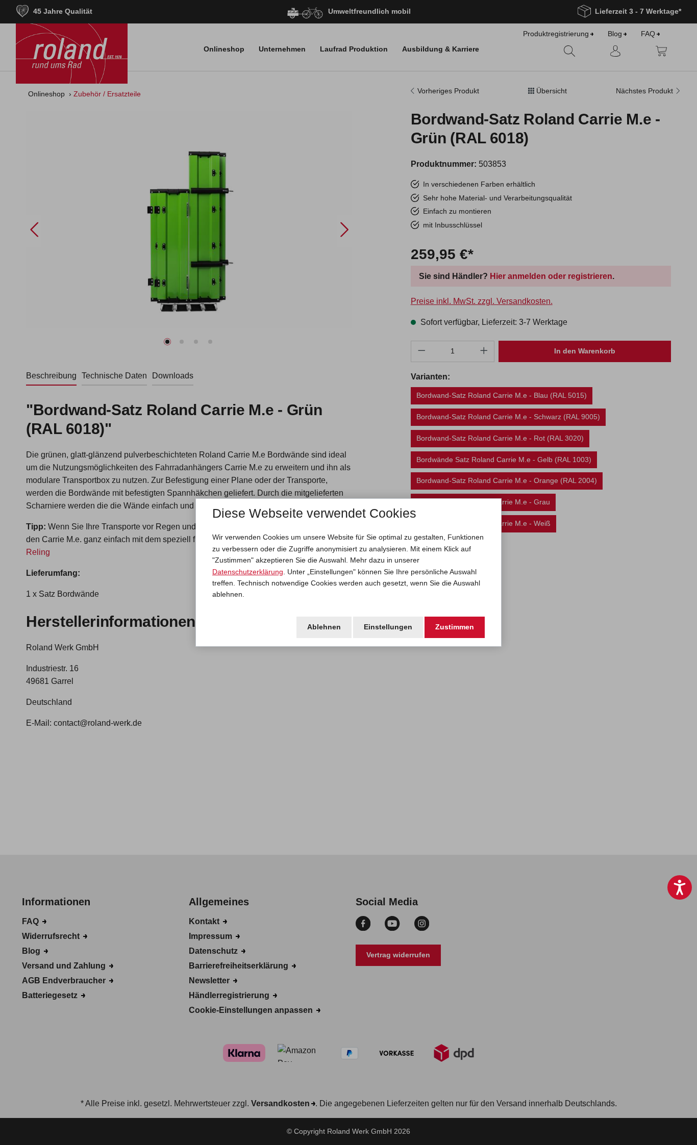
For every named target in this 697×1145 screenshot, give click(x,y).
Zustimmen (454, 627)
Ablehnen (324, 627)
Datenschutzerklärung (247, 572)
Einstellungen (388, 627)
